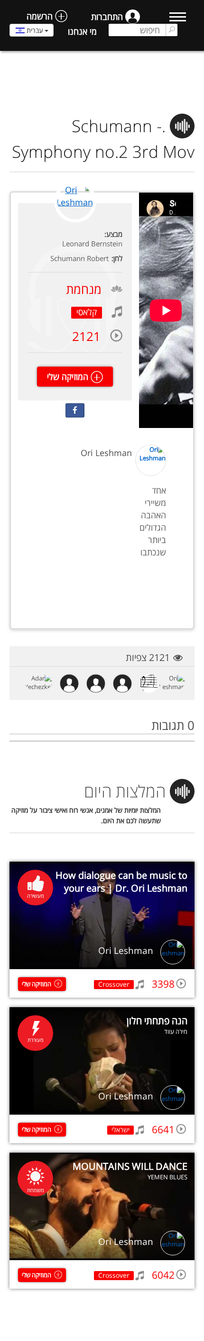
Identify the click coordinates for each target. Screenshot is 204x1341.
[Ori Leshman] (75, 221)
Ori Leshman (125, 950)
